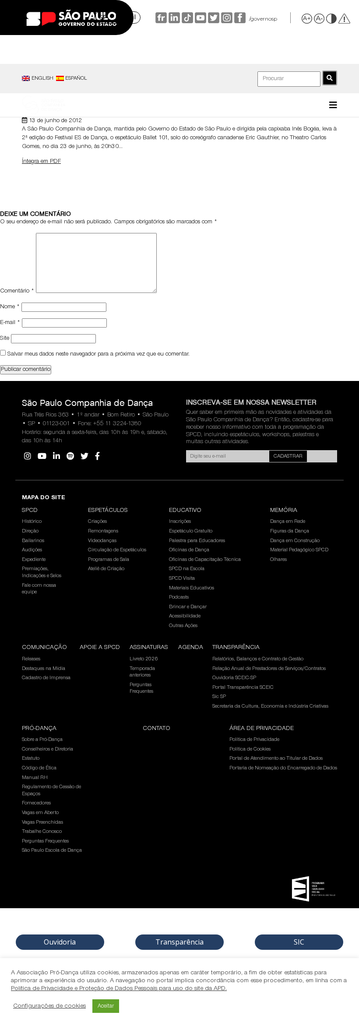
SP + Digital (117, 17)
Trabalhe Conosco (42, 831)
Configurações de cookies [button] (49, 1006)
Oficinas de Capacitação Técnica (205, 559)
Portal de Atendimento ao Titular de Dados (276, 758)
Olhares (278, 559)
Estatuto (30, 758)
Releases (31, 659)
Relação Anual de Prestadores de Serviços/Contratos (269, 668)
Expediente (34, 559)
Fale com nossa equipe (39, 589)
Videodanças (102, 541)
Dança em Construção (295, 541)
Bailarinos (33, 541)
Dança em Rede (287, 521)
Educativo (185, 510)
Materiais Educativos (191, 588)
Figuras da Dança (289, 531)
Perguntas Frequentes (141, 688)
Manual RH (35, 778)
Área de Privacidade (261, 728)
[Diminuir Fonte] (319, 18)
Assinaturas (149, 647)
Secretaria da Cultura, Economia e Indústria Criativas (270, 706)
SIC (299, 942)
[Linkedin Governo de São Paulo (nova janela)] (173, 17)
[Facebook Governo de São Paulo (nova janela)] (239, 17)
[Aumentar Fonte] (307, 18)
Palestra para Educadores (197, 541)
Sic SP (219, 697)
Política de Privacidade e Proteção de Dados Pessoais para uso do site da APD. (119, 988)
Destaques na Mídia (43, 668)
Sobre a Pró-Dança (42, 739)
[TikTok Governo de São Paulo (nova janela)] (186, 17)
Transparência (236, 647)
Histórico (32, 521)
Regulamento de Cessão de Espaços (51, 790)
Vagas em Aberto (40, 813)
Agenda (190, 647)
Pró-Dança (39, 728)
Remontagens (103, 531)
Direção (30, 531)
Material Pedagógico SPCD (299, 550)
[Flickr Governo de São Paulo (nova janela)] (160, 17)
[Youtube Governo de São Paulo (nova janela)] (199, 17)
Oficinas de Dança (189, 550)
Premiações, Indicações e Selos (41, 572)
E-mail (10, 322)
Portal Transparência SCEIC (243, 687)
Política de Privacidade (254, 739)
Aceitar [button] (106, 1006)
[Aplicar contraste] (332, 18)
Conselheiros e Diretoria (47, 749)
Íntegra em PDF (41, 161)
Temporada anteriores (142, 672)
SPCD (30, 510)
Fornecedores (36, 803)
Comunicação (44, 647)
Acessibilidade (185, 616)
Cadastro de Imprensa (46, 678)
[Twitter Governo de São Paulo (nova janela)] (212, 17)
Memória (283, 510)
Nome (10, 307)
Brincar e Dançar (188, 607)
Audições (32, 550)
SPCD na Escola (186, 569)
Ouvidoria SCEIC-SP (234, 678)
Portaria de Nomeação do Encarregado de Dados (283, 768)
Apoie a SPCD (100, 647)
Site (4, 338)
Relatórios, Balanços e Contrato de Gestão (257, 659)
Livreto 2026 (144, 659)
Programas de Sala (108, 559)
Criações (97, 521)
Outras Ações (183, 626)
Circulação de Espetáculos (117, 550)
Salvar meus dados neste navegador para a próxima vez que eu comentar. (98, 354)
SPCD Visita (182, 578)
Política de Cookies (250, 749)
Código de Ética (39, 768)
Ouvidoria (60, 942)
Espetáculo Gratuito (190, 531)
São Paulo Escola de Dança (52, 850)
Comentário (17, 291)
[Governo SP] (71, 18)
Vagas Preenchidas (42, 822)
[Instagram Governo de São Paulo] (225, 17)
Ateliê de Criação (106, 569)
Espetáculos (108, 510)
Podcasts (179, 597)
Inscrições (180, 521)
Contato (156, 728)
